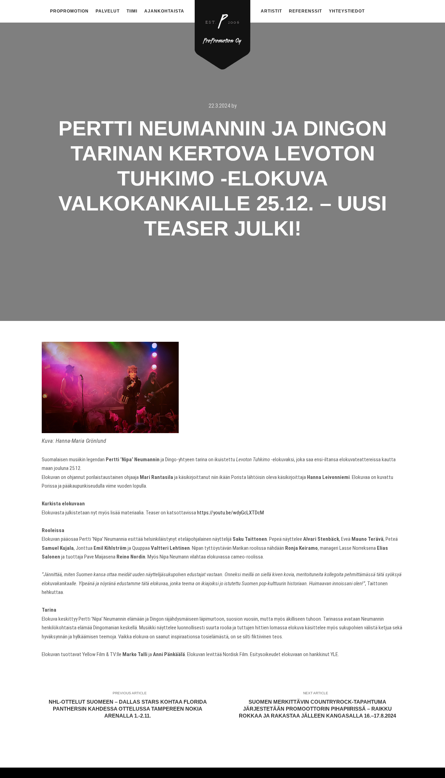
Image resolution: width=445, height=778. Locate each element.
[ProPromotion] (222, 30)
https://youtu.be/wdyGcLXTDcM (230, 513)
